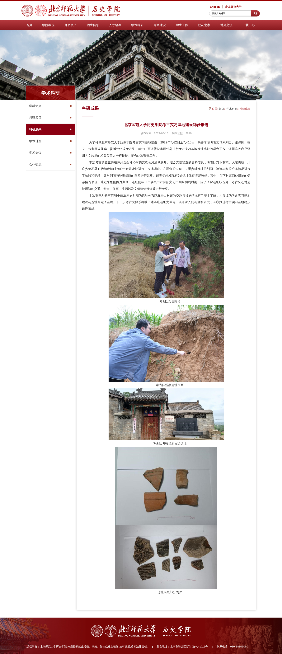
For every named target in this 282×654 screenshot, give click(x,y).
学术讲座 (35, 141)
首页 (29, 25)
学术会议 (35, 152)
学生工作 (182, 25)
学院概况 (48, 25)
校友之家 (204, 25)
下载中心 (248, 25)
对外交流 (226, 25)
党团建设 (159, 25)
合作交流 (35, 164)
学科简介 (35, 106)
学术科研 (137, 25)
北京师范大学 (233, 6)
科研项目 (35, 117)
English (215, 6)
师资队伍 (70, 25)
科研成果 (35, 129)
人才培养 (115, 25)
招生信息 (93, 25)
